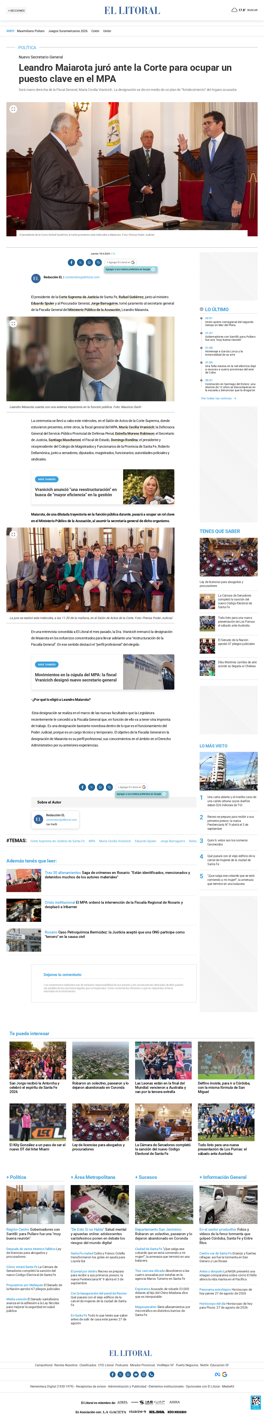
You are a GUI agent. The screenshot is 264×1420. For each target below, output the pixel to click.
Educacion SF (219, 1365)
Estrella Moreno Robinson (134, 433)
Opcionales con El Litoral (203, 1386)
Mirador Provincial (142, 1365)
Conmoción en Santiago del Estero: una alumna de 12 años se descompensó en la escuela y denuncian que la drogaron (230, 385)
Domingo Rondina (124, 440)
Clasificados (87, 1365)
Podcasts (121, 1365)
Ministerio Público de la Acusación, (94, 310)
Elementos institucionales (166, 1386)
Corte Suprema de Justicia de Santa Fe (58, 841)
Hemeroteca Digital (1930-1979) (52, 1386)
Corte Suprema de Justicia (79, 297)
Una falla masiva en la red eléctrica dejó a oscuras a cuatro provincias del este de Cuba (230, 367)
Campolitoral (44, 1365)
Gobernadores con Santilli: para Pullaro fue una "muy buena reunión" (230, 336)
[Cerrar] (153, 269)
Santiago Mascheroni (65, 440)
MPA (92, 841)
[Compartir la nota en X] (80, 262)
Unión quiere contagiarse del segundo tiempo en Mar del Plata (229, 322)
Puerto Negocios (187, 1365)
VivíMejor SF (165, 1365)
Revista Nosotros (65, 1365)
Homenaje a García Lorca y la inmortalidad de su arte (224, 351)
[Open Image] (13, 109)
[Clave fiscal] (256, 1408)
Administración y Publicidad (127, 1386)
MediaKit (228, 1386)
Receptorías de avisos (91, 1386)
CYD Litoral (106, 1365)
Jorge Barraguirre (104, 303)
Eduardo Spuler (42, 303)
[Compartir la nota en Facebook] (71, 262)
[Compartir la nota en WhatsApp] (89, 262)
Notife (204, 1365)
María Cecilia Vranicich (136, 427)
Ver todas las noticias (216, 398)
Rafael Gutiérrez (131, 297)
